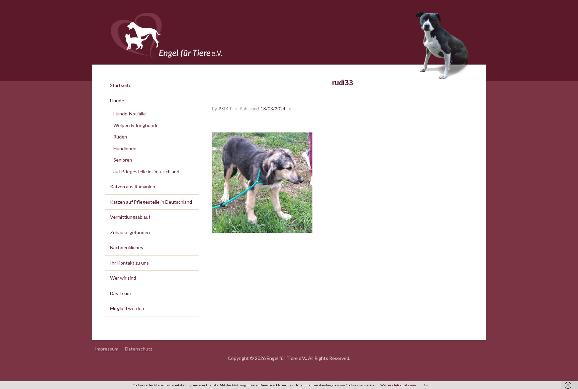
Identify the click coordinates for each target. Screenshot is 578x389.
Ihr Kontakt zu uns (129, 263)
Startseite (120, 85)
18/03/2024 (273, 108)
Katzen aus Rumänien (132, 186)
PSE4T (225, 108)
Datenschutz (138, 349)
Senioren (122, 160)
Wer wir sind (123, 278)
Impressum (106, 349)
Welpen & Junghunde (136, 125)
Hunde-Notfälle (129, 113)
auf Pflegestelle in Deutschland (146, 171)
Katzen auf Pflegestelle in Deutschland (151, 202)
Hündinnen (124, 148)
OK (426, 385)
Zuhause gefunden (130, 232)
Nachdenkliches (126, 247)
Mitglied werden (127, 308)
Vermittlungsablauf (130, 217)
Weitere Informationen (398, 385)
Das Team (120, 293)
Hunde (117, 100)
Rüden (120, 136)
